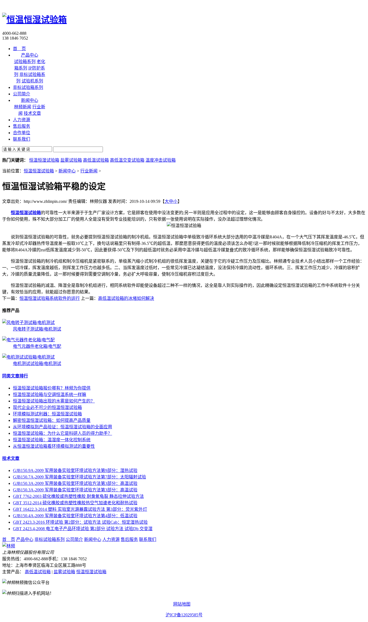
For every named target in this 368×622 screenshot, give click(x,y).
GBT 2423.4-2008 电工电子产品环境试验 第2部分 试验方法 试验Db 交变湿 (82, 528)
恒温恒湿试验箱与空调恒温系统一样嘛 (49, 394)
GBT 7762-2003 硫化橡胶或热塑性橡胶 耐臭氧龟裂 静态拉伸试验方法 (78, 496)
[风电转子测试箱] (28, 322)
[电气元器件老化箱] (28, 340)
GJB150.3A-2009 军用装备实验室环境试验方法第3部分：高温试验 (75, 483)
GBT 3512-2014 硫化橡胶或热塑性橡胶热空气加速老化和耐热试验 (75, 503)
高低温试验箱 (96, 160)
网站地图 (181, 604)
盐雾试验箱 (71, 160)
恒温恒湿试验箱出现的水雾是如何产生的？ (54, 401)
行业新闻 (89, 171)
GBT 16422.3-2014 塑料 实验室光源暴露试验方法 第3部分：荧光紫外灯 (80, 509)
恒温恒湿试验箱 (44, 160)
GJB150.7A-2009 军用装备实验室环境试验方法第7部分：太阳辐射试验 (79, 477)
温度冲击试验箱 (160, 160)
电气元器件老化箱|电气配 (37, 346)
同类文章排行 (15, 376)
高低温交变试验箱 (127, 160)
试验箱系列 (25, 61)
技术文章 (32, 113)
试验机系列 (32, 81)
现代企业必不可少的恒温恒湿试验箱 (47, 407)
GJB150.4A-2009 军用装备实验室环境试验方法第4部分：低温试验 (75, 515)
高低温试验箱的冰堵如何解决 (126, 298)
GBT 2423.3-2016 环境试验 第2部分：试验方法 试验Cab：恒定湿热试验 (80, 522)
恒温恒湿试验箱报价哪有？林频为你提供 (52, 388)
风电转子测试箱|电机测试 (37, 329)
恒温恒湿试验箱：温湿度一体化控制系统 (52, 439)
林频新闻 (22, 107)
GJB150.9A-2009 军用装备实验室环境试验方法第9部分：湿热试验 (75, 470)
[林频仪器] (8, 546)
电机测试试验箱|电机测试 (37, 363)
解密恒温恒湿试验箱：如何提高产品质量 (52, 420)
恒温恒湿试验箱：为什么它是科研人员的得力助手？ (62, 433)
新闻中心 (67, 171)
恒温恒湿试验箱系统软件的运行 (49, 298)
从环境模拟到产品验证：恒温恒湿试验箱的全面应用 (62, 427)
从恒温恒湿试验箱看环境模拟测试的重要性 (54, 446)
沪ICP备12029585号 (184, 615)
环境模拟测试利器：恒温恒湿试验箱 (47, 414)
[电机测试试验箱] (28, 357)
